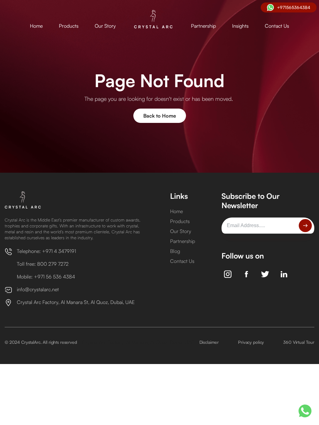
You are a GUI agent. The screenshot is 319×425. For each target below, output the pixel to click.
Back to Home (159, 116)
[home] (153, 19)
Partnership (203, 26)
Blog (175, 251)
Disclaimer (209, 342)
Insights (240, 26)
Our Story (105, 26)
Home (36, 26)
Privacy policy (251, 342)
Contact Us (277, 26)
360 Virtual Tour (298, 342)
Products (69, 26)
